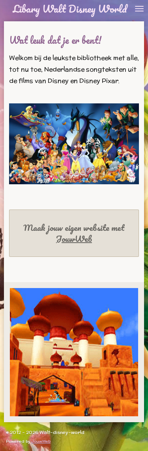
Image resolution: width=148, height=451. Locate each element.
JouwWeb (74, 238)
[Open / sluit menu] (139, 8)
